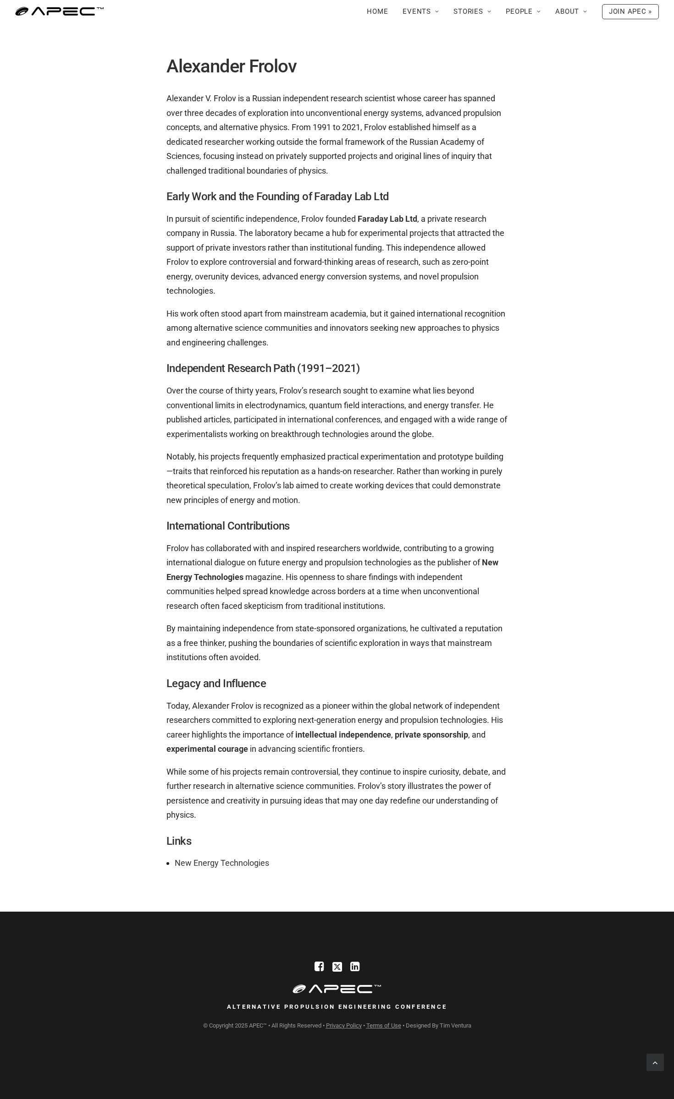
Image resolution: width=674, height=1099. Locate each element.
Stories (468, 11)
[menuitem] (380, 11)
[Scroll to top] (655, 1061)
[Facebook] (319, 968)
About (567, 11)
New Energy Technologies (222, 863)
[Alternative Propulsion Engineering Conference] (59, 11)
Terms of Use (383, 1025)
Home (377, 11)
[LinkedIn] (355, 968)
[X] (337, 968)
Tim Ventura (455, 1025)
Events (417, 11)
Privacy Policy (344, 1025)
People (519, 11)
